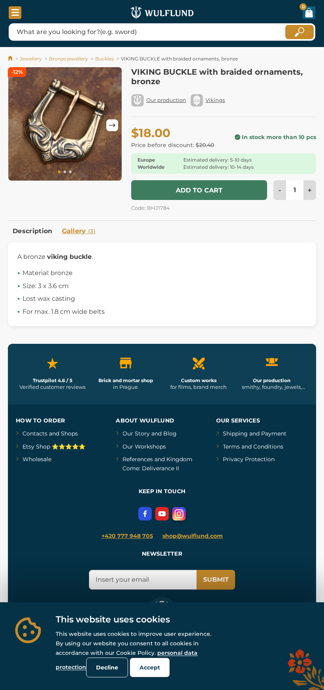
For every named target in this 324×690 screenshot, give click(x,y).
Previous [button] (18, 125)
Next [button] (112, 125)
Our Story (136, 433)
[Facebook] (145, 513)
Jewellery (31, 59)
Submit (216, 579)
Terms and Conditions (253, 446)
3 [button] (70, 172)
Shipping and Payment (254, 433)
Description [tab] (33, 231)
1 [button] (59, 172)
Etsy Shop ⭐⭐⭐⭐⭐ (54, 446)
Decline (107, 667)
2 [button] (64, 172)
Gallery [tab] (79, 231)
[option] (65, 125)
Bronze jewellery (68, 59)
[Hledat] (299, 32)
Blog (170, 433)
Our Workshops (144, 446)
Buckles (104, 59)
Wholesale (37, 459)
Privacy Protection (249, 459)
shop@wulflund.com (192, 535)
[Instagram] (179, 513)
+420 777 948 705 (127, 535)
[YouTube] (162, 513)
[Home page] (11, 59)
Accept (149, 667)
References (137, 459)
